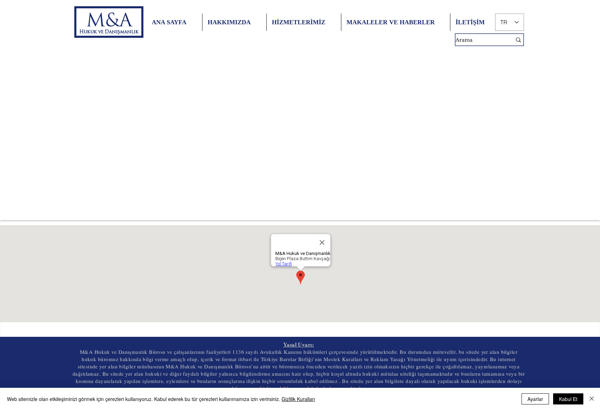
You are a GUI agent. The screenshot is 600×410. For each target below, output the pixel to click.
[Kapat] (592, 398)
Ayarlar (535, 398)
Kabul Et (568, 398)
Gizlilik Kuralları (298, 398)
